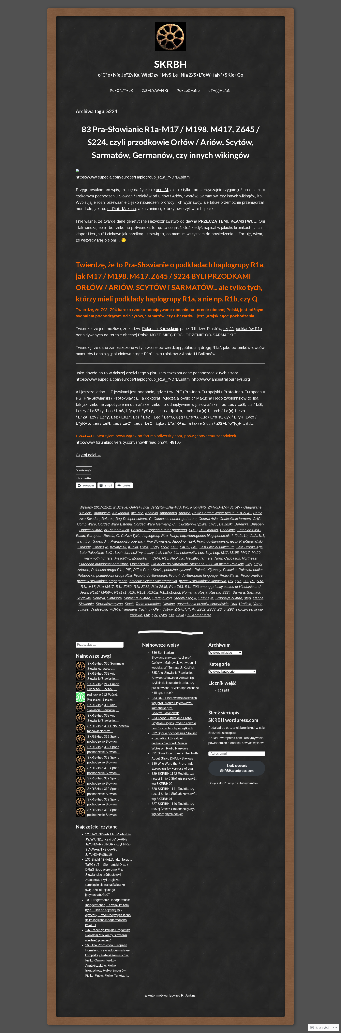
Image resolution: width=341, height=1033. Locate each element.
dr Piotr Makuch (121, 208)
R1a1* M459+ (101, 592)
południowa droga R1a (114, 575)
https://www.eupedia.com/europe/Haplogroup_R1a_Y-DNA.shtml (133, 177)
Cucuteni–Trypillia (193, 524)
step (247, 598)
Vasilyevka (98, 609)
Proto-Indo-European (150, 575)
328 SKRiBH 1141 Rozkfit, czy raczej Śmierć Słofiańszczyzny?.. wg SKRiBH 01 (174, 794)
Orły (248, 564)
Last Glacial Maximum (217, 547)
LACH (184, 547)
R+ (246, 581)
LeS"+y (136, 553)
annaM (162, 190)
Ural (233, 604)
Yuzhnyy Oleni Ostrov (156, 609)
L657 (165, 547)
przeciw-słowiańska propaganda (102, 581)
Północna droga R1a (107, 570)
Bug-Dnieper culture (131, 519)
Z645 (221, 609)
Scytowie (84, 598)
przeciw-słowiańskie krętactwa (153, 581)
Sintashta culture (137, 598)
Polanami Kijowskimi (160, 328)
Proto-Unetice (251, 575)
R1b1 (141, 592)
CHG (257, 519)
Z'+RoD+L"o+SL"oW (224, 507)
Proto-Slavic (229, 575)
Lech (119, 553)
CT (174, 524)
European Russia (100, 536)
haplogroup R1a (155, 536)
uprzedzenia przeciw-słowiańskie (203, 604)
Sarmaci (253, 592)
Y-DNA (114, 609)
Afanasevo (102, 513)
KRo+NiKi (198, 507)
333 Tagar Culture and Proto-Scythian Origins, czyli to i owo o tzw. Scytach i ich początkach (174, 723)
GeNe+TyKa (139, 507)
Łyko (163, 615)
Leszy (149, 553)
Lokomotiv (188, 553)
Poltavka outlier (251, 570)
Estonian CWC (249, 530)
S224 (226, 592)
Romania (189, 592)
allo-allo (137, 513)
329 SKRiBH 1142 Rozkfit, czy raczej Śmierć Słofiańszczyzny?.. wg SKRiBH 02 (174, 778)
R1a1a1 (120, 592)
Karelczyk (100, 547)
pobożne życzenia (178, 570)
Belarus (107, 519)
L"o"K (144, 547)
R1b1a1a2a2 (170, 592)
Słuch (129, 604)
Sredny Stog (162, 598)
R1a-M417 (105, 587)
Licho (167, 553)
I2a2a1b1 (256, 536)
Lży (208, 553)
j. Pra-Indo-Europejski (125, 541)
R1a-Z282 (124, 587)
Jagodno (179, 541)
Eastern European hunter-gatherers (159, 530)
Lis (176, 553)
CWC (213, 524)
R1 (252, 581)
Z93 (231, 609)
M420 (256, 553)
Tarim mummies (148, 604)
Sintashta (114, 598)
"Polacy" (85, 513)
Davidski (225, 524)
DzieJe (121, 507)
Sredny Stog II (185, 598)
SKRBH (170, 64)
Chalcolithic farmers (235, 519)
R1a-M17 (88, 587)
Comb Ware (86, 524)
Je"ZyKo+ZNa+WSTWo (169, 507)
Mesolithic (122, 558)
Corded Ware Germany (152, 524)
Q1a (238, 581)
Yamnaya (129, 609)
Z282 (201, 609)
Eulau (80, 536)
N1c (165, 558)
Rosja (202, 592)
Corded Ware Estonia (115, 524)
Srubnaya (205, 598)
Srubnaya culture (228, 598)
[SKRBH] (170, 36)
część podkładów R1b (242, 328)
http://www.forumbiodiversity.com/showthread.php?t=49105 (128, 442)
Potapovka (86, 575)
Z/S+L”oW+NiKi (155, 90)
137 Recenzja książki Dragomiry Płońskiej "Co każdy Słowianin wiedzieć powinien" (107, 935)
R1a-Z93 (176, 587)
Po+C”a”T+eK (121, 90)
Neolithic (177, 558)
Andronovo (168, 513)
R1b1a (152, 592)
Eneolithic (227, 530)
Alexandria (120, 513)
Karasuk (84, 547)
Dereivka (241, 524)
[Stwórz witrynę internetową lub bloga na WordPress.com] (146, 995)
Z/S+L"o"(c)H (185, 609)
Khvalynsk (118, 547)
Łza (171, 615)
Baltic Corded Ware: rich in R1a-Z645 (221, 513)
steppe (258, 598)
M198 (234, 553)
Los (201, 553)
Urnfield (245, 604)
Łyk (154, 615)
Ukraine (169, 604)
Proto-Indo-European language (193, 575)
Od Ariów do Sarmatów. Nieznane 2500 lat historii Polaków (197, 564)
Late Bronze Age (249, 547)
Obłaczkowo (139, 564)
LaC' (174, 547)
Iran (80, 541)
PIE (128, 570)
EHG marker (208, 530)
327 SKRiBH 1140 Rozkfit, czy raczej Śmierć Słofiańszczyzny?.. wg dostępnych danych (174, 808)
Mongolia (139, 558)
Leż (158, 553)
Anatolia (151, 513)
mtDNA (154, 558)
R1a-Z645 (159, 587)
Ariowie (184, 513)
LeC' (109, 553)
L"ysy (155, 547)
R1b (131, 592)
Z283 (211, 609)
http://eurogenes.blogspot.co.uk (205, 536)
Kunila (133, 547)
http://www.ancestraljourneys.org (221, 379)
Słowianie (86, 604)
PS (230, 581)
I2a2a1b (241, 536)
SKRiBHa (94, 663)
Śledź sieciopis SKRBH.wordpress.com (237, 768)
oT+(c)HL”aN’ (219, 90)
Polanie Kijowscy (208, 570)
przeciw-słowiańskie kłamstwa (202, 581)
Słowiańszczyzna (109, 604)
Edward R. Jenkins (182, 995)
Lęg (216, 553)
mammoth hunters (98, 558)
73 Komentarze (199, 615)
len (127, 553)
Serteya (99, 598)
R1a (260, 581)
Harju (174, 536)
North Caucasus (227, 558)
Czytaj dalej (88, 455)
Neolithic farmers (199, 558)
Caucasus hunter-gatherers (175, 519)
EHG (193, 530)
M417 (245, 553)
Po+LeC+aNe (188, 90)
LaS (194, 547)
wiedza (169, 398)
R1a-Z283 (141, 587)
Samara (238, 592)
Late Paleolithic (92, 553)
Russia (214, 592)
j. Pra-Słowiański (157, 541)
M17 (224, 553)
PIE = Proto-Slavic (147, 570)
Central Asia (208, 519)
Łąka (180, 615)
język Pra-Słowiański (246, 541)
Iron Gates (93, 541)
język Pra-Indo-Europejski (208, 541)
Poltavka (230, 570)
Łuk (147, 615)
